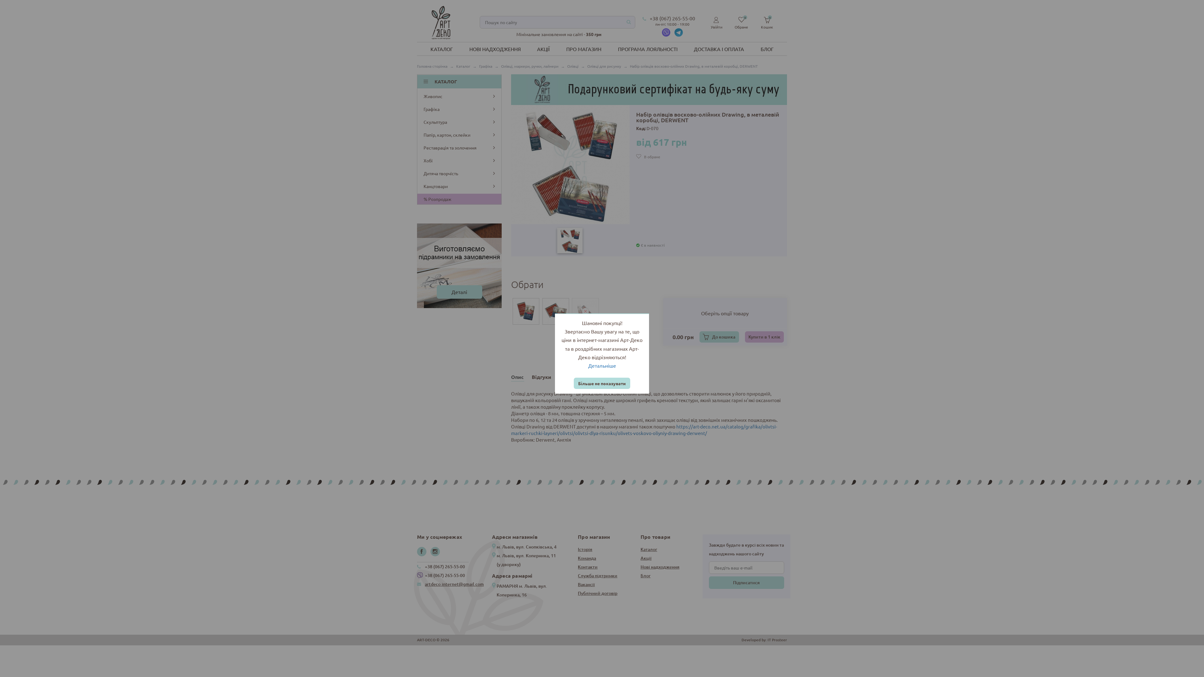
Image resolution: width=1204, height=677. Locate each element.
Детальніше (602, 365)
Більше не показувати (602, 383)
